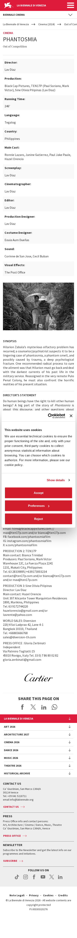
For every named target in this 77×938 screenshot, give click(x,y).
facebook (34, 879)
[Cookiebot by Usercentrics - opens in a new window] (49, 415)
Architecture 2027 (16, 734)
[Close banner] (71, 415)
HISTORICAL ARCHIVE (17, 773)
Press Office (12, 836)
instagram (26, 879)
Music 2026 (11, 758)
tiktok (17, 879)
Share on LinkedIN (44, 707)
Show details (56, 480)
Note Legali (16, 895)
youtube (43, 879)
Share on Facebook (22, 707)
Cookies (48, 895)
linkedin (60, 879)
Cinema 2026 (11, 742)
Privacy (33, 895)
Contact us (11, 807)
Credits (63, 895)
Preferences (36, 505)
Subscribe (10, 861)
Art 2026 (9, 726)
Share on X (33, 707)
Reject (38, 518)
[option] (38, 677)
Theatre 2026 (12, 765)
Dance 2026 (11, 750)
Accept (38, 492)
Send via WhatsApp (54, 707)
